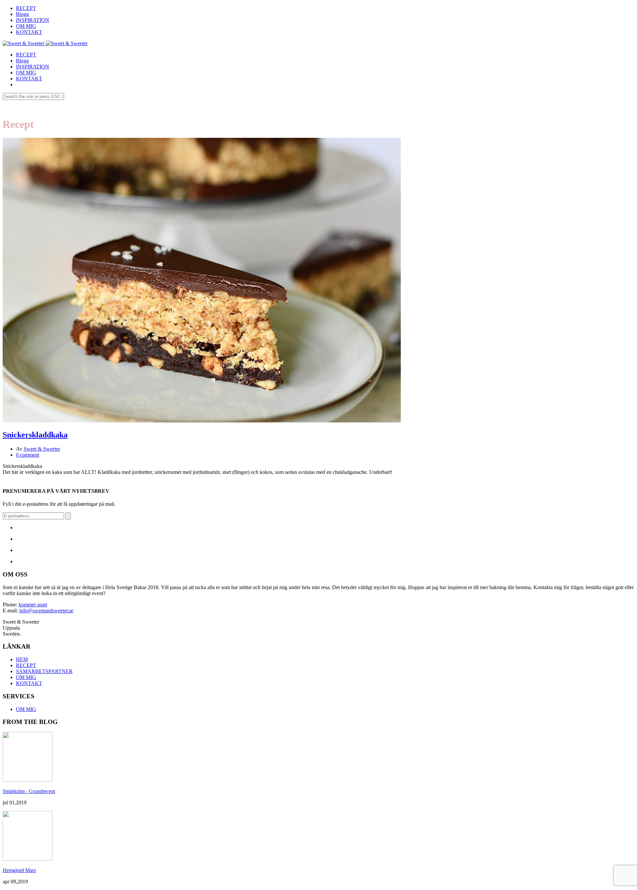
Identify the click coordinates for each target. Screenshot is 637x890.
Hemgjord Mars (19, 870)
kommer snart (33, 604)
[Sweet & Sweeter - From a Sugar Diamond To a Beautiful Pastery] (23, 43)
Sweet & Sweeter (42, 449)
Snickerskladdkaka (35, 434)
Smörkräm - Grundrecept (29, 791)
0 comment (27, 455)
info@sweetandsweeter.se (46, 610)
